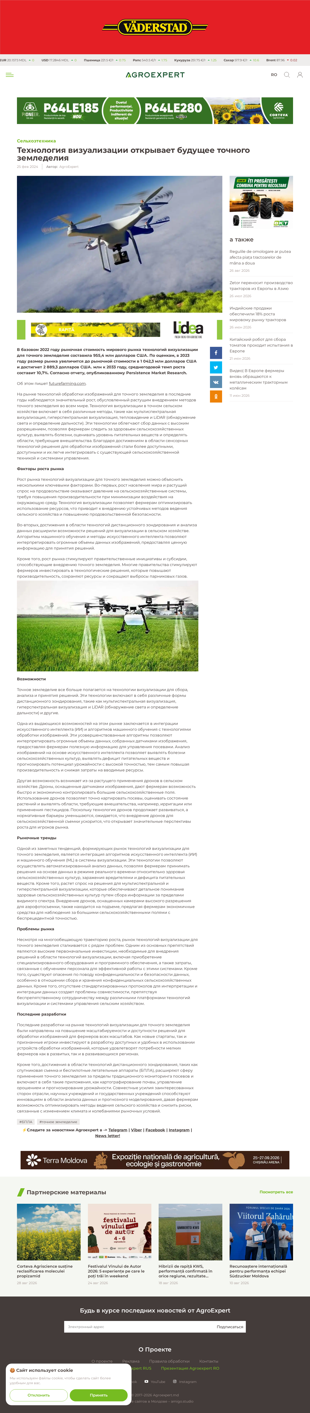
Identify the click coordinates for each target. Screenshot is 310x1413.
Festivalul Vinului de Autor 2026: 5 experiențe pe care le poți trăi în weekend (116, 1271)
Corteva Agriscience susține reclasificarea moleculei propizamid (45, 1271)
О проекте (102, 1361)
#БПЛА (25, 1122)
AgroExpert (69, 167)
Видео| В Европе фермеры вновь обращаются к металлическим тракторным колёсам (259, 379)
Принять (99, 1395)
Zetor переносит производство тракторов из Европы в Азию (261, 285)
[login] (300, 75)
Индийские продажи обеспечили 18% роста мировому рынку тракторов (258, 314)
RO (274, 74)
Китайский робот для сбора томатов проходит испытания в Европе (261, 345)
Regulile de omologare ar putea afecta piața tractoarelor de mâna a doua (260, 257)
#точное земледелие (58, 1122)
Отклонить (39, 1395)
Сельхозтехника (36, 141)
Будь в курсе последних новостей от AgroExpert (155, 1310)
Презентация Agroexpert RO (190, 1368)
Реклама (131, 1361)
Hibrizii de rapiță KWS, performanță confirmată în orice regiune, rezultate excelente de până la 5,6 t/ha (187, 1271)
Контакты (208, 1361)
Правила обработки (169, 1361)
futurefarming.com (67, 383)
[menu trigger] (9, 74)
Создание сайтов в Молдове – (143, 1401)
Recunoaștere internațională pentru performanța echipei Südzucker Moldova (258, 1271)
